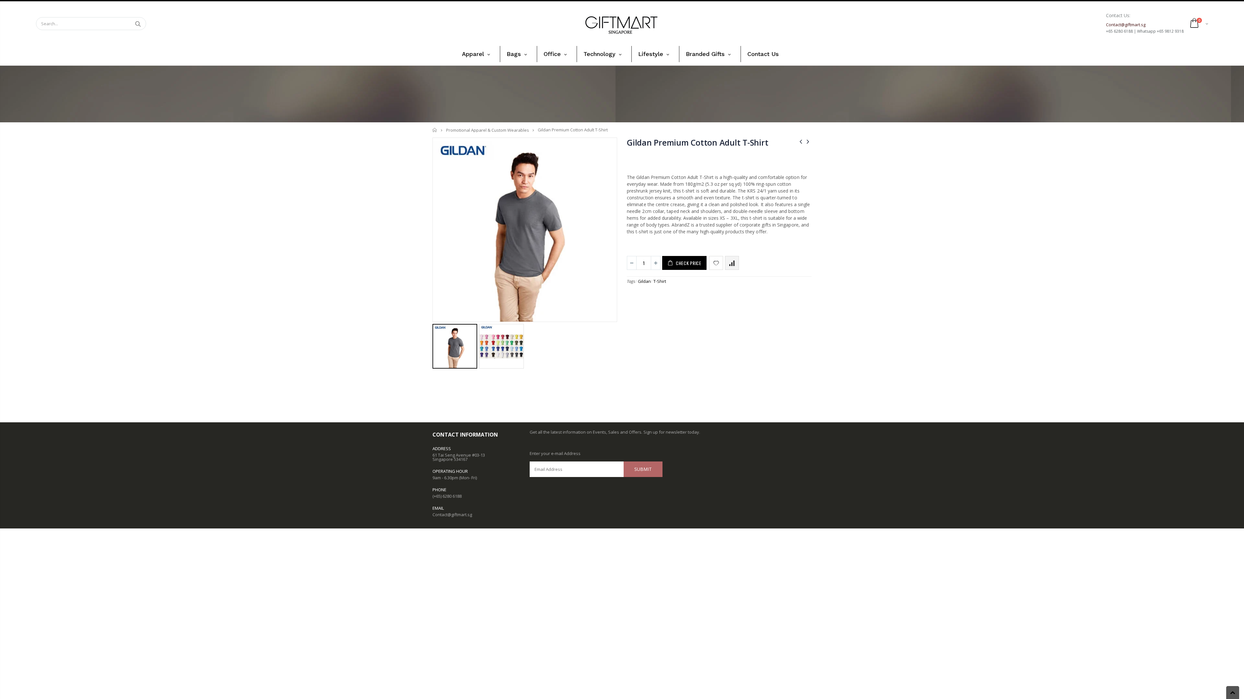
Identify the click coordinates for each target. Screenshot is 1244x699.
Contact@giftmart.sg (452, 514)
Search (138, 23)
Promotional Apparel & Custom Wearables (487, 130)
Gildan (644, 281)
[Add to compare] (732, 263)
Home (434, 130)
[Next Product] (808, 141)
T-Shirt (659, 281)
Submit (643, 469)
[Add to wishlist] (716, 263)
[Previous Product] (800, 141)
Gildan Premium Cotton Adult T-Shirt (697, 142)
